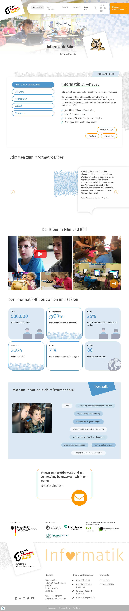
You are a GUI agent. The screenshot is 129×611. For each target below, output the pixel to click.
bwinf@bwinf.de (59, 599)
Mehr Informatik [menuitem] (50, 8)
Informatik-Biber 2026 (81, 84)
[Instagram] (101, 5)
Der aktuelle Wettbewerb (27, 84)
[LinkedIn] (104, 5)
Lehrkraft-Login (106, 130)
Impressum (51, 608)
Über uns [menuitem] (86, 8)
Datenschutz (64, 608)
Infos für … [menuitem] (65, 8)
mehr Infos (109, 136)
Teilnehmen (21, 99)
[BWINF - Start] (12, 8)
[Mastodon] (105, 8)
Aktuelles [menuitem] (76, 7)
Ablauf (18, 106)
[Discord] (101, 8)
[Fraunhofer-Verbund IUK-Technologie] (73, 527)
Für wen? (19, 91)
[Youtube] (101, 11)
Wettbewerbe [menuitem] (38, 7)
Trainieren (20, 113)
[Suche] (95, 8)
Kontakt (92, 136)
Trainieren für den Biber (85, 110)
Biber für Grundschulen (75, 114)
